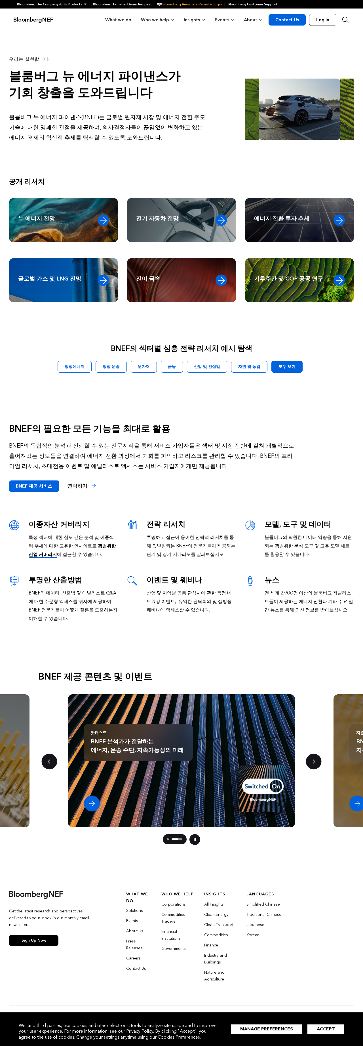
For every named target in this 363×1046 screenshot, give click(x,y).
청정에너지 (75, 366)
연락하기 (78, 486)
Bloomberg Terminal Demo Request (122, 4)
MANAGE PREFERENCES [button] (266, 1029)
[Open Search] (345, 19)
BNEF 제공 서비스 (34, 486)
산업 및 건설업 (207, 366)
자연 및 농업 (249, 366)
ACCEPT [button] (326, 1029)
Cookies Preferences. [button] (179, 1037)
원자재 (144, 366)
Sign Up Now (34, 940)
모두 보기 (287, 366)
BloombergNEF (33, 20)
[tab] (168, 839)
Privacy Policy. (140, 1031)
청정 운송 (111, 366)
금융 (172, 366)
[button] (53, 4)
